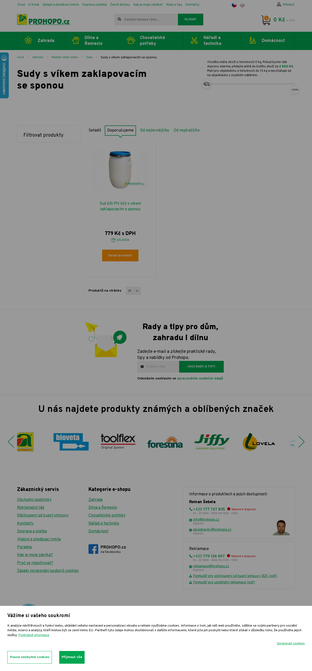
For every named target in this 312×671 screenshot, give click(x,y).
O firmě (33, 5)
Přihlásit (288, 5)
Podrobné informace (33, 635)
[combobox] (146, 19)
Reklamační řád (30, 507)
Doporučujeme (120, 130)
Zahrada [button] (46, 41)
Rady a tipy (174, 5)
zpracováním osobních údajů (200, 378)
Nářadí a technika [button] (212, 40)
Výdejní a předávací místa (60, 5)
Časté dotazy (120, 5)
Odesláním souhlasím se (180, 378)
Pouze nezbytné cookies (29, 657)
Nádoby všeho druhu (64, 57)
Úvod (21, 5)
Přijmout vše (72, 657)
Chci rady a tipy (201, 367)
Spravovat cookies (291, 643)
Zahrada (37, 57)
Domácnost (98, 531)
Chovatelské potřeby (106, 515)
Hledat (191, 19)
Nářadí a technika (103, 523)
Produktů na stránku (104, 291)
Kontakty (192, 5)
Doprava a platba (94, 5)
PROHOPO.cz (113, 549)
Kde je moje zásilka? (148, 5)
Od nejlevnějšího (154, 130)
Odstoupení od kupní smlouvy (42, 515)
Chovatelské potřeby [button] (152, 40)
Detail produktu (120, 256)
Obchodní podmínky (34, 500)
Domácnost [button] (273, 41)
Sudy (89, 57)
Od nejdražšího (187, 130)
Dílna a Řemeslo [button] (93, 40)
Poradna (24, 547)
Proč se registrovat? (35, 563)
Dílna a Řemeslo (102, 507)
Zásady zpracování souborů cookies (48, 571)
